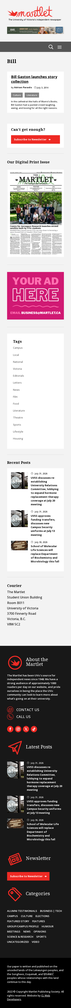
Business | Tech (51, 911)
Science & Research (20, 936)
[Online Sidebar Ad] (35, 318)
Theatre (18, 417)
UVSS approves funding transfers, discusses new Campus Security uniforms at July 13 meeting (43, 525)
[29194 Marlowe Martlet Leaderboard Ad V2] (35, 33)
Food (16, 403)
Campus (18, 347)
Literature (32, 95)
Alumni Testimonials (22, 911)
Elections (42, 916)
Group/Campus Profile (23, 926)
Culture (17, 95)
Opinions (40, 931)
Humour (47, 926)
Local (16, 355)
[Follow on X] (26, 729)
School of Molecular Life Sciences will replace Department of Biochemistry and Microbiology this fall (45, 553)
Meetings (13, 931)
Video (35, 942)
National (18, 362)
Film (15, 396)
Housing (18, 438)
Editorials (18, 375)
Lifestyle (18, 431)
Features (38, 921)
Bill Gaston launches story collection (34, 79)
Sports (17, 424)
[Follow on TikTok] (34, 729)
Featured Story (18, 921)
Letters (17, 382)
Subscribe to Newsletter (30, 139)
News (16, 390)
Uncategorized (18, 942)
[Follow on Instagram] (18, 729)
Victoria (17, 368)
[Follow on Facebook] (10, 729)
